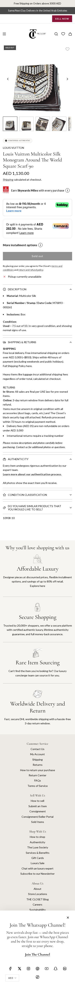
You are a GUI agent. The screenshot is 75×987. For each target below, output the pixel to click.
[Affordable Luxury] (37, 575)
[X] (19, 968)
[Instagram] (28, 968)
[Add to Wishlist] (67, 49)
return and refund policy (30, 269)
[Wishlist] (63, 34)
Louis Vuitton (13, 147)
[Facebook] (10, 968)
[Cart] (70, 34)
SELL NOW (62, 18)
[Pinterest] (37, 968)
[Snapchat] (55, 968)
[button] (8, 79)
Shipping (8, 179)
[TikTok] (37, 977)
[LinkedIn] (64, 968)
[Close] (68, 917)
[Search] (56, 34)
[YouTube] (46, 968)
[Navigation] (4, 34)
